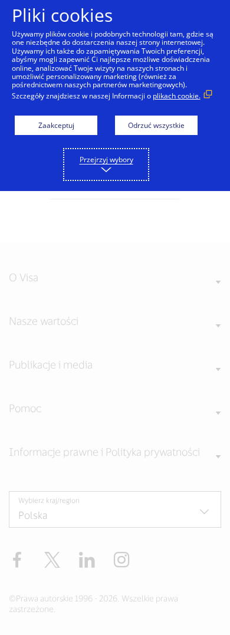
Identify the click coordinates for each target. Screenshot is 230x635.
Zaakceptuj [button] (56, 125)
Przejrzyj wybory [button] (106, 159)
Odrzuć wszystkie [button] (156, 125)
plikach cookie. (177, 96)
